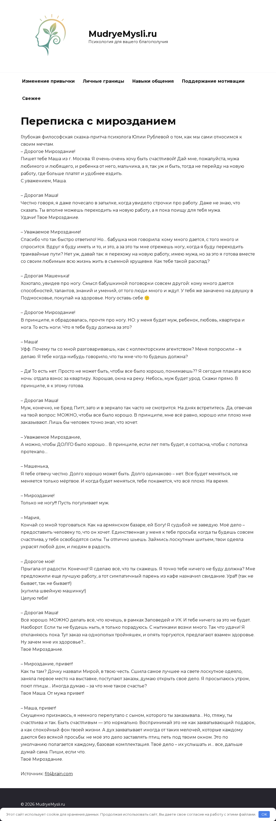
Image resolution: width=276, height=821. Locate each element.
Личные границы (103, 81)
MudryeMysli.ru (122, 34)
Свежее (31, 98)
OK (264, 814)
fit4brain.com (59, 773)
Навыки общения (153, 81)
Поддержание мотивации (213, 81)
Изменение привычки (48, 81)
